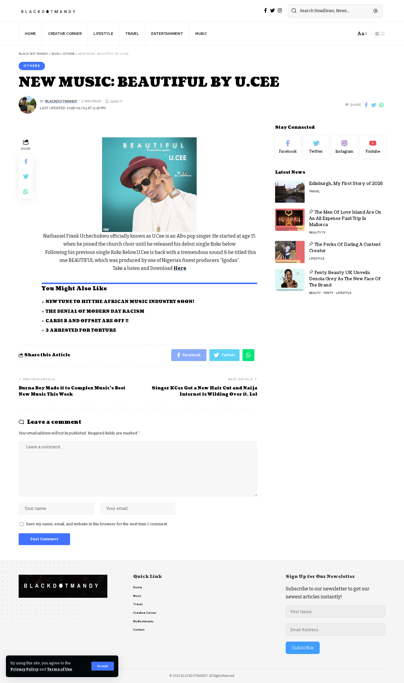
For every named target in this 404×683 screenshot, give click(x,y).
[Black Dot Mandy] (49, 11)
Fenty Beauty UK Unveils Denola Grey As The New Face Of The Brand (345, 279)
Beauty (315, 292)
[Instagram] (344, 147)
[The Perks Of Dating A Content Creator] (290, 252)
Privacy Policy (24, 669)
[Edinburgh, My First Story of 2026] (290, 192)
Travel (314, 191)
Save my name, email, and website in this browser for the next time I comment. (97, 524)
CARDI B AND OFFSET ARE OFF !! (87, 321)
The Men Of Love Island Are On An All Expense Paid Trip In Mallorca (345, 219)
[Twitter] (316, 147)
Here (180, 268)
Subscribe (302, 647)
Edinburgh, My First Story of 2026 (346, 183)
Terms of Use (59, 669)
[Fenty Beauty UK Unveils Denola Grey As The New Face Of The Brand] (290, 280)
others (31, 66)
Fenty (328, 292)
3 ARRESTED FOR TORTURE (81, 330)
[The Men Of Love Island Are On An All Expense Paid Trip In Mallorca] (290, 220)
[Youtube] (372, 147)
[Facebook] (288, 147)
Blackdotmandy (61, 101)
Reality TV (317, 232)
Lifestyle (316, 258)
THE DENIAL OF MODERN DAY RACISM (95, 311)
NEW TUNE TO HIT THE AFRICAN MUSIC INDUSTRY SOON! (120, 302)
